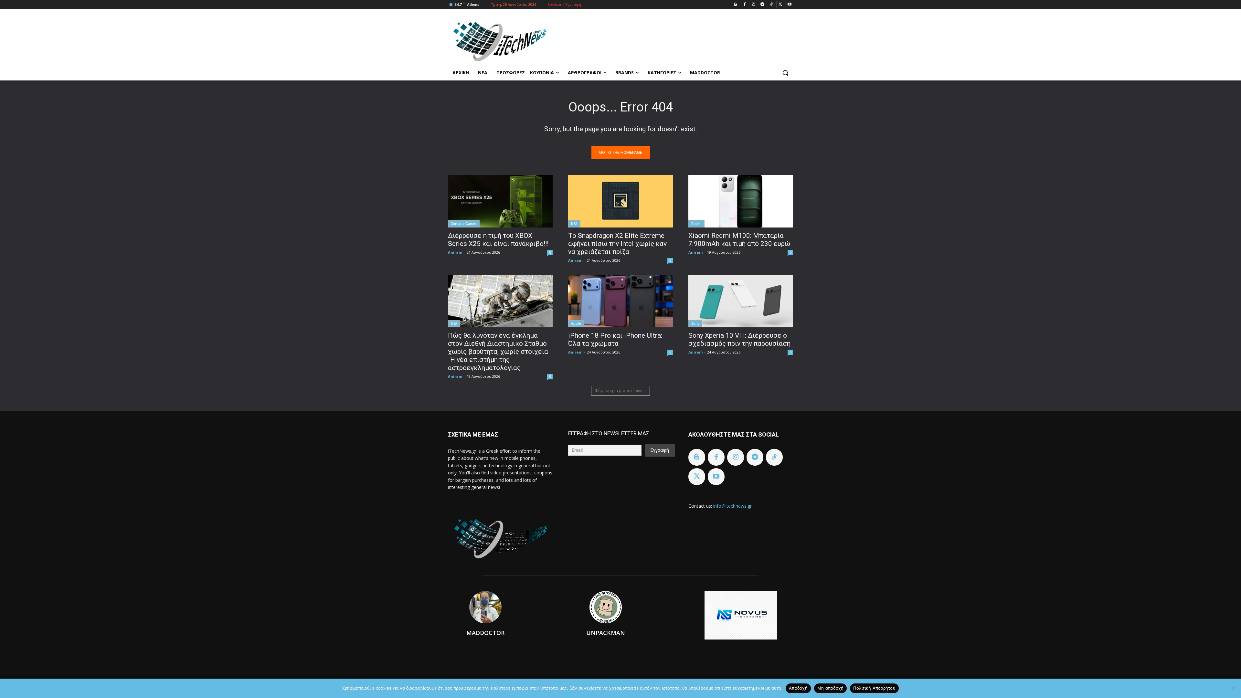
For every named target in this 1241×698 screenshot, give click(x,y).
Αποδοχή (798, 688)
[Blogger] (735, 4)
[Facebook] (744, 4)
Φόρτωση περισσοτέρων (618, 390)
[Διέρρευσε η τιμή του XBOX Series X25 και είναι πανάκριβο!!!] (500, 201)
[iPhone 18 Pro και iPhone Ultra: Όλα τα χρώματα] (620, 301)
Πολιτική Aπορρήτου (874, 688)
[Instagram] (753, 4)
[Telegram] (762, 4)
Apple (576, 323)
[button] (785, 72)
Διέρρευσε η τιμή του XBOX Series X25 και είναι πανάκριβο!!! (498, 240)
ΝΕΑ (574, 223)
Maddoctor (485, 633)
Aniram (455, 252)
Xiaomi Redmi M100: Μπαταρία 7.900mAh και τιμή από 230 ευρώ (739, 240)
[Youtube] (789, 4)
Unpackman (605, 633)
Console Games (464, 223)
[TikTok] (771, 4)
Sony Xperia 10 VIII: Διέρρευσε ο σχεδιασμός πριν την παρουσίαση (739, 339)
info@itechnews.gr (732, 506)
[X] (780, 4)
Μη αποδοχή (830, 688)
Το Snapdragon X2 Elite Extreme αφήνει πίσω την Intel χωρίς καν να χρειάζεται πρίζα (617, 244)
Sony (695, 323)
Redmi (696, 223)
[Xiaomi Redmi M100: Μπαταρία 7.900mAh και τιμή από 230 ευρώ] (740, 201)
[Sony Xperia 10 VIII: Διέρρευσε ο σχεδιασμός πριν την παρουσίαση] (740, 301)
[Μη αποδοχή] (1233, 688)
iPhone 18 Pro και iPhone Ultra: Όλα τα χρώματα (615, 339)
